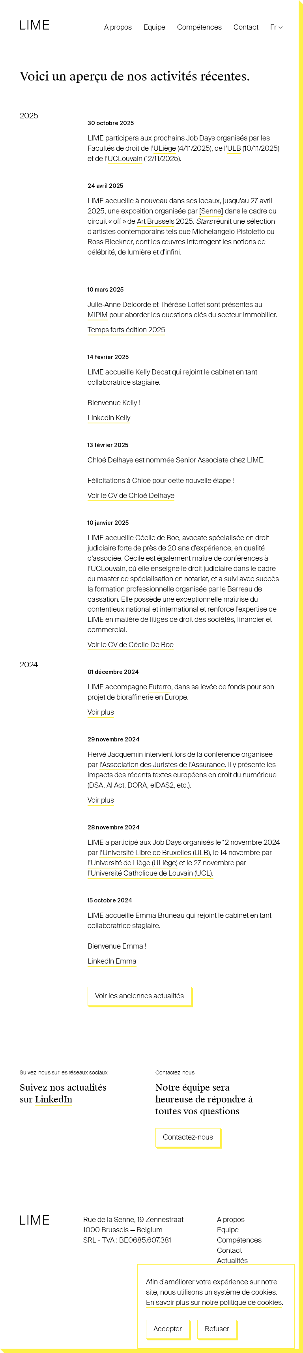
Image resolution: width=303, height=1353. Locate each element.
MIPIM (98, 315)
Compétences (199, 27)
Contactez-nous (188, 1137)
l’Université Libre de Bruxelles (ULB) (154, 852)
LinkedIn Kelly (109, 418)
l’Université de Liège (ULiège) (133, 863)
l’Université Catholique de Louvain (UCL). (150, 873)
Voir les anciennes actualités (139, 996)
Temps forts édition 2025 (126, 330)
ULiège (164, 148)
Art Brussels (155, 221)
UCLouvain (125, 158)
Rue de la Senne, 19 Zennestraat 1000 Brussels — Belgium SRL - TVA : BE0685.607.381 (133, 1230)
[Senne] (211, 211)
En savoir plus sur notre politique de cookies (214, 1302)
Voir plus (101, 712)
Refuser (217, 1329)
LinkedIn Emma (112, 961)
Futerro (160, 687)
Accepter (167, 1329)
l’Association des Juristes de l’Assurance (162, 764)
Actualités (232, 1260)
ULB (234, 148)
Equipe (154, 27)
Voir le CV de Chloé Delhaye (131, 495)
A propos (118, 27)
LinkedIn (53, 1099)
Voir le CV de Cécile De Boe (131, 644)
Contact (246, 27)
